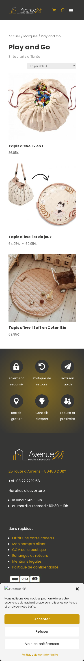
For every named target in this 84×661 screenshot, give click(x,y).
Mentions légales (27, 561)
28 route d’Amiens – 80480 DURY (37, 471)
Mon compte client (29, 543)
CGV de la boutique (29, 549)
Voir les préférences (42, 643)
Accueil (14, 36)
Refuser (42, 631)
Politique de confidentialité (40, 655)
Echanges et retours (30, 555)
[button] (77, 589)
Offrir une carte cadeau (33, 538)
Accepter (42, 619)
